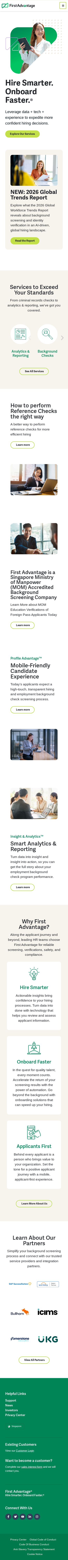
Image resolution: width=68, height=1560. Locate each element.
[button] (30, 338)
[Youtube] (23, 1517)
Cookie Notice (35, 1554)
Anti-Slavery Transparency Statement (34, 1549)
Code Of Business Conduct (34, 1544)
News (9, 1405)
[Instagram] (37, 1517)
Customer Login (25, 1450)
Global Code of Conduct (43, 1539)
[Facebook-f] (8, 1517)
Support (10, 1400)
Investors (11, 1410)
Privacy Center (15, 1415)
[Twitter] (15, 1517)
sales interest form (31, 1466)
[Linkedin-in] (30, 1517)
